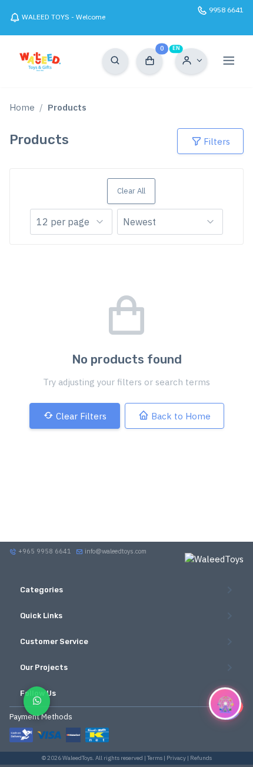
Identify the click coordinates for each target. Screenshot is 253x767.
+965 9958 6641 (43, 551)
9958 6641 (226, 9)
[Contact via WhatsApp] (37, 701)
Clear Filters (81, 416)
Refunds (201, 758)
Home (22, 107)
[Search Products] (115, 61)
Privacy (176, 758)
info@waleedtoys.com (116, 551)
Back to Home (181, 416)
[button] (191, 61)
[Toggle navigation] (229, 61)
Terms (154, 758)
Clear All (131, 191)
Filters (217, 141)
